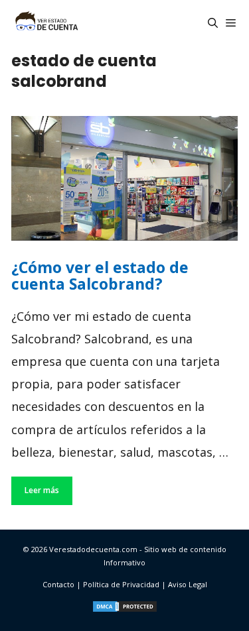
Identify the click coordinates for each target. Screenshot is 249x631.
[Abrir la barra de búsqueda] (213, 23)
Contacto (58, 584)
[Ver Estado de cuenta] (46, 23)
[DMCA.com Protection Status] (125, 610)
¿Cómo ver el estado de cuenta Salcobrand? (100, 275)
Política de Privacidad (121, 584)
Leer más (42, 490)
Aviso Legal (187, 584)
